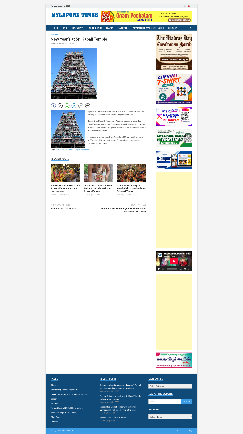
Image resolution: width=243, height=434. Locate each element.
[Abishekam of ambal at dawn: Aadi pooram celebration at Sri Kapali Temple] (98, 182)
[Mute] (185, 269)
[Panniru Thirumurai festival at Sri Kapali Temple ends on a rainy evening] (65, 182)
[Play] (159, 269)
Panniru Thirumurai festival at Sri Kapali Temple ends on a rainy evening (65, 188)
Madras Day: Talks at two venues (114, 417)
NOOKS (54, 403)
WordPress (180, 431)
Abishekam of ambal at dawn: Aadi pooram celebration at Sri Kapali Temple (98, 188)
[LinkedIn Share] (74, 105)
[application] (174, 261)
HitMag (189, 431)
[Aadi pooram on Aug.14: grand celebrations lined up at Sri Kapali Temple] (132, 182)
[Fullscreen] (189, 269)
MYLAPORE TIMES (68, 431)
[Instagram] (185, 6)
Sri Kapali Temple (72, 149)
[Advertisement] (174, 210)
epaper (109, 28)
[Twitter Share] (60, 105)
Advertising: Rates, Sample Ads (148, 28)
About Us (55, 385)
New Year (60, 149)
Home (55, 28)
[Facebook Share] (53, 105)
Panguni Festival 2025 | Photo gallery (67, 408)
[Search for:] (170, 401)
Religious (54, 34)
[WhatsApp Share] (67, 105)
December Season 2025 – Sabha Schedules (69, 394)
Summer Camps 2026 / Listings (64, 412)
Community (77, 28)
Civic (65, 28)
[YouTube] (188, 6)
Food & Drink (95, 28)
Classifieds (123, 28)
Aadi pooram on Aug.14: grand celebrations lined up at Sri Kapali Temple (131, 188)
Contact (172, 28)
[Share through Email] (80, 105)
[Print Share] (87, 105)
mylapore (85, 149)
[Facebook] (192, 6)
